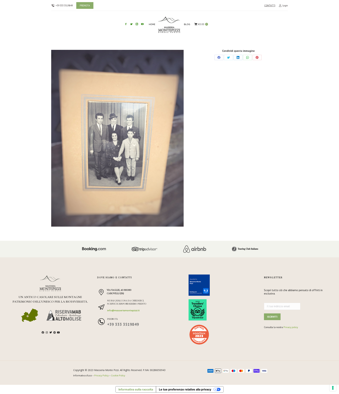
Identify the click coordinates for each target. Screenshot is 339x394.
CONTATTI (269, 5)
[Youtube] (58, 332)
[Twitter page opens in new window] (131, 24)
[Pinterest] (257, 57)
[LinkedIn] (238, 57)
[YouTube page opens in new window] (142, 24)
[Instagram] (47, 332)
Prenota (112, 319)
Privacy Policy (101, 375)
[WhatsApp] (247, 57)
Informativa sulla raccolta (135, 389)
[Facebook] (219, 57)
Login (285, 5)
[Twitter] (228, 57)
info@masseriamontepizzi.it (123, 310)
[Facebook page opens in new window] (126, 24)
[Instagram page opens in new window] (137, 24)
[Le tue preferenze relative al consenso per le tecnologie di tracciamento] (332, 387)
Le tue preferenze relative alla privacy (185, 389)
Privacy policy (291, 327)
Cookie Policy (118, 375)
